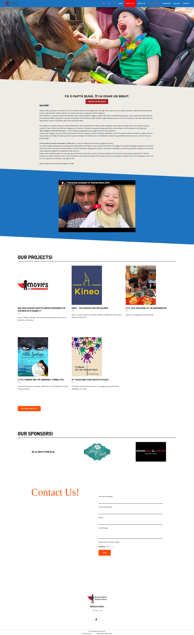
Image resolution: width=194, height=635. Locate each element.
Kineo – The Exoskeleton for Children (90, 308)
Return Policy (87, 633)
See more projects (29, 409)
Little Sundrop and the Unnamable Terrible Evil (57, 143)
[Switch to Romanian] (114, 3)
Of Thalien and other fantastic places (90, 379)
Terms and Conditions (104, 633)
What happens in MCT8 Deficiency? (52, 131)
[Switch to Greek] (109, 3)
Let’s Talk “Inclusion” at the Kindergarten (146, 308)
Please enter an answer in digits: (109, 542)
